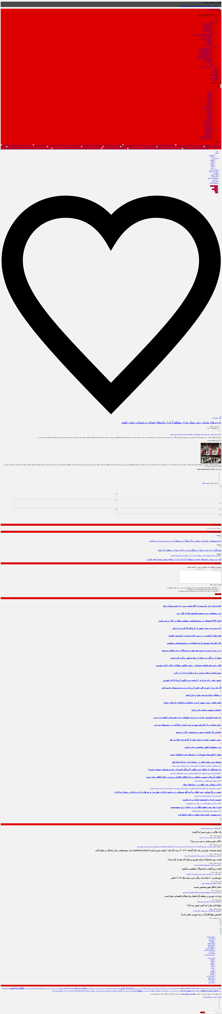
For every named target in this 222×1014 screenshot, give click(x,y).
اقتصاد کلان (207, 61)
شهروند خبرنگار (213, 171)
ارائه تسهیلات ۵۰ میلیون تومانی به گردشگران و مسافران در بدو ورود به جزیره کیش (77, 148)
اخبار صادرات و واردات (204, 51)
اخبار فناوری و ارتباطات (204, 56)
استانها (212, 22)
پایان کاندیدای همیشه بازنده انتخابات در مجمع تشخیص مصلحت (194, 643)
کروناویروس (59, 991)
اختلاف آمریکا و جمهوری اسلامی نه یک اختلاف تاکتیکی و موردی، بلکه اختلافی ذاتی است (183, 777)
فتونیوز (216, 173)
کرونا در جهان (67, 990)
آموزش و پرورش (206, 33)
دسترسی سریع (210, 116)
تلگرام (216, 187)
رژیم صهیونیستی (92, 988)
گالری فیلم (208, 120)
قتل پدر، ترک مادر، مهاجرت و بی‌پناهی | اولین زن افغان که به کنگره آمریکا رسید (180, 147)
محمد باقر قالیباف (176, 990)
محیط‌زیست (207, 45)
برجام (164, 988)
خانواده (209, 42)
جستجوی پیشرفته (206, 136)
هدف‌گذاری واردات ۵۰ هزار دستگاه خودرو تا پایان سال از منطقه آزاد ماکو (189, 550)
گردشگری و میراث (205, 66)
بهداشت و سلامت (206, 38)
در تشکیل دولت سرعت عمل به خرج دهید (203, 695)
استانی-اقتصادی (194, 988)
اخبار (216, 20)
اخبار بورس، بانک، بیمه (204, 48)
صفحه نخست (214, 186)
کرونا (80, 991)
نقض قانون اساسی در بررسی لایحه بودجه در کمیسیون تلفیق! (194, 636)
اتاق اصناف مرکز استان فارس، (214, 988)
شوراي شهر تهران (28, 988)
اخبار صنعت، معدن (205, 53)
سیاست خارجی (213, 74)
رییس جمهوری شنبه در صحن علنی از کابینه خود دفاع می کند (195, 740)
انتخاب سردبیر (207, 108)
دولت (216, 70)
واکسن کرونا (118, 991)
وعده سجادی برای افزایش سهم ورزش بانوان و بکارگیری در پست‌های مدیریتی (187, 725)
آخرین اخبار (211, 958)
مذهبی (209, 98)
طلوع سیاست (17, 988)
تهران (152, 988)
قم (8, 988)
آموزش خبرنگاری (209, 955)
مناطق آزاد (215, 79)
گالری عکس (207, 121)
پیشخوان (208, 110)
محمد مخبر (170, 990)
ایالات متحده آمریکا (174, 988)
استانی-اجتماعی (204, 988)
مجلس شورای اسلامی (209, 990)
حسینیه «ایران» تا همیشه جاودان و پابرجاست (202, 800)
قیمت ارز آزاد (207, 130)
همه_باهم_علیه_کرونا (128, 990)
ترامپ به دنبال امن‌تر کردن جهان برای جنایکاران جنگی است (139, 147)
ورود (216, 192)
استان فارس (207, 23)
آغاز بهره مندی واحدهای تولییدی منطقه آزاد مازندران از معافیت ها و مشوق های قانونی (184, 559)
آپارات (216, 191)
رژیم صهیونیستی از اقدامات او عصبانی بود (115, 148)
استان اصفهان (207, 30)
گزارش (209, 112)
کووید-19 (54, 990)
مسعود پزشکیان (155, 991)
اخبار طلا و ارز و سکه (205, 55)
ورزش (212, 63)
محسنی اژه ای (185, 991)
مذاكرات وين (164, 991)
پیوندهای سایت (206, 126)
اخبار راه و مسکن (206, 50)
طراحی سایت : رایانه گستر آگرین (211, 997)
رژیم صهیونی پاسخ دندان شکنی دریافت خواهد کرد (199, 815)
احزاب (216, 76)
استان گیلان (207, 27)
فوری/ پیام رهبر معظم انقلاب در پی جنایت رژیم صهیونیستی (195, 807)
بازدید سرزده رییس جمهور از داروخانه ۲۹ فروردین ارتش (196, 628)
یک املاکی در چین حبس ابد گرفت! (92, 147)
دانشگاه (208, 43)
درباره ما (208, 123)
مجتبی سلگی (205, 483)
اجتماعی (212, 32)
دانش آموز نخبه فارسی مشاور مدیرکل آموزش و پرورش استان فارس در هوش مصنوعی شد (155, 148)
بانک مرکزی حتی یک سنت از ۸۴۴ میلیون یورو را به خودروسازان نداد (192, 606)
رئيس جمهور (103, 988)
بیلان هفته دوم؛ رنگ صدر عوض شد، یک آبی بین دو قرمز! (65, 147)
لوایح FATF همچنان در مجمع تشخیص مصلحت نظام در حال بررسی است (190, 621)
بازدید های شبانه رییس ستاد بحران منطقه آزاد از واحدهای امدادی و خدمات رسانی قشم (171, 422)
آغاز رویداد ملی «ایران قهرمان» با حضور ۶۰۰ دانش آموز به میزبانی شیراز (197, 145)
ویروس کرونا (86, 991)
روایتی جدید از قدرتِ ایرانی (112, 147)
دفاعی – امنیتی (213, 78)
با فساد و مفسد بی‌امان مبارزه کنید (206, 710)
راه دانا (98, 988)
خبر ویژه (136, 988)
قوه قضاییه (215, 71)
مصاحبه (208, 115)
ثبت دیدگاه (218, 594)
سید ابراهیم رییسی (53, 988)
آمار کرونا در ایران (205, 138)
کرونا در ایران (74, 991)
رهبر (213, 969)
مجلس (216, 73)
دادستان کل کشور (127, 988)
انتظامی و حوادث (206, 37)
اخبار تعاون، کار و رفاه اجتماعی (202, 35)
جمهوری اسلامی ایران (145, 988)
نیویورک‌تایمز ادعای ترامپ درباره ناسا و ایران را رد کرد (197, 673)
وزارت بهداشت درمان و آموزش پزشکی (102, 990)
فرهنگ (212, 65)
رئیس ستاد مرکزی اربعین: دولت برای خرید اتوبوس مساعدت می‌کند (27, 147)
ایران (168, 988)
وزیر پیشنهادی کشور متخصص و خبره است (203, 747)
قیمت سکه (208, 131)
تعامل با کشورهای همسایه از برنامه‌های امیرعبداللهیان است (195, 754)
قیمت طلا (208, 135)
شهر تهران (46, 988)
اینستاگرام (215, 189)
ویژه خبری (211, 103)
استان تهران (207, 25)
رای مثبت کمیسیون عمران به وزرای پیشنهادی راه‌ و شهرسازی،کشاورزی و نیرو (187, 717)
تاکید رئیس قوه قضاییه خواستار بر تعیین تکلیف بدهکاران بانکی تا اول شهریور (188, 665)
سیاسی (216, 68)
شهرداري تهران (38, 988)
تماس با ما (208, 125)
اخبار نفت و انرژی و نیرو (204, 58)
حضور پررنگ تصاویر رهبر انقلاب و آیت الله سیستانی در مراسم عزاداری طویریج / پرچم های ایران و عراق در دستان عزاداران (167, 792)
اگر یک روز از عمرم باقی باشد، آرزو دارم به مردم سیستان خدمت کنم (191, 688)
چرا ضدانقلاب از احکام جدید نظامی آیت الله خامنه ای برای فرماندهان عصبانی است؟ (184, 769)
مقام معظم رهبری (146, 990)
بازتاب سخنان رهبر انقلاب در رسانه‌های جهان (202, 784)
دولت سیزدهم (112, 988)
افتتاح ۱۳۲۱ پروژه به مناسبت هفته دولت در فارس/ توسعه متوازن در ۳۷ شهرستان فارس (149, 145)
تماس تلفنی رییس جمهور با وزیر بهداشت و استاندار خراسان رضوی (192, 702)
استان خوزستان (206, 28)
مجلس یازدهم (195, 990)
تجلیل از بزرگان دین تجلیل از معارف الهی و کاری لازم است (195, 658)
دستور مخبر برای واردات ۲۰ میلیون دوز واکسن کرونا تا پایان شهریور (192, 680)
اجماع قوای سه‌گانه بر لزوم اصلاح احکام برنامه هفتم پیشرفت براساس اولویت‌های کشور (26, 148)
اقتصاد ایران (207, 60)
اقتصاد (212, 46)
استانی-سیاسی (184, 988)
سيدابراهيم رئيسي (65, 988)
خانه (216, 18)
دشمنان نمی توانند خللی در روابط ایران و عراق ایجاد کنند (196, 762)
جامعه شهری (207, 40)
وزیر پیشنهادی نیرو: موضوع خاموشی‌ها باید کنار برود (199, 613)
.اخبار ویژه (208, 107)
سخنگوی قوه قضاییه (80, 988)
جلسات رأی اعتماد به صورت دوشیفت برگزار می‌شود (198, 732)
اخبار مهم (208, 105)
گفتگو (209, 113)
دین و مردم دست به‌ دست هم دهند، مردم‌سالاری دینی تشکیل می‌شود (191, 650)
